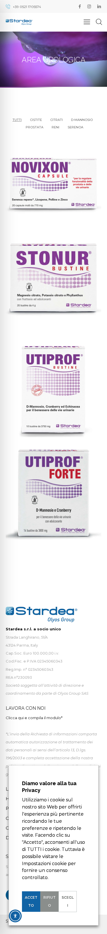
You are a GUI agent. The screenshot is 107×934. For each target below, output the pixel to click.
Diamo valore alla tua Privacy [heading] (49, 786)
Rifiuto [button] (49, 901)
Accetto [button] (31, 901)
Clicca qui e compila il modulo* (34, 717)
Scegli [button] (68, 901)
